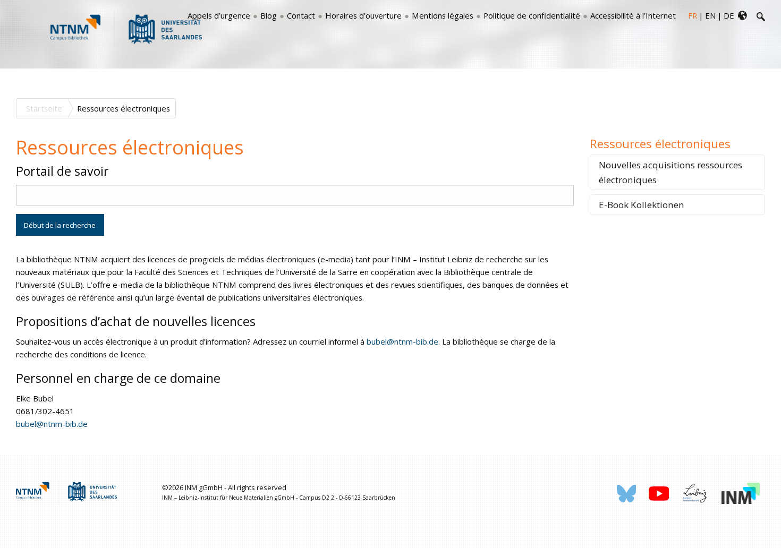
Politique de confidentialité (531, 15)
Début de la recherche (60, 225)
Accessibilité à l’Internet (633, 15)
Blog (268, 15)
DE (729, 15)
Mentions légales (442, 15)
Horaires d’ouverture (363, 15)
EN (710, 15)
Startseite (44, 108)
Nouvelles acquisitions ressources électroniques (670, 172)
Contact (301, 15)
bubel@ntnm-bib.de (402, 341)
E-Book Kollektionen (641, 205)
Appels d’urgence (219, 15)
